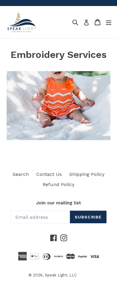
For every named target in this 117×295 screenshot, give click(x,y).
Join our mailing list (58, 203)
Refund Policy (58, 184)
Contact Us (49, 174)
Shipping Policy (86, 174)
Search (21, 174)
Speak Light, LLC (61, 275)
